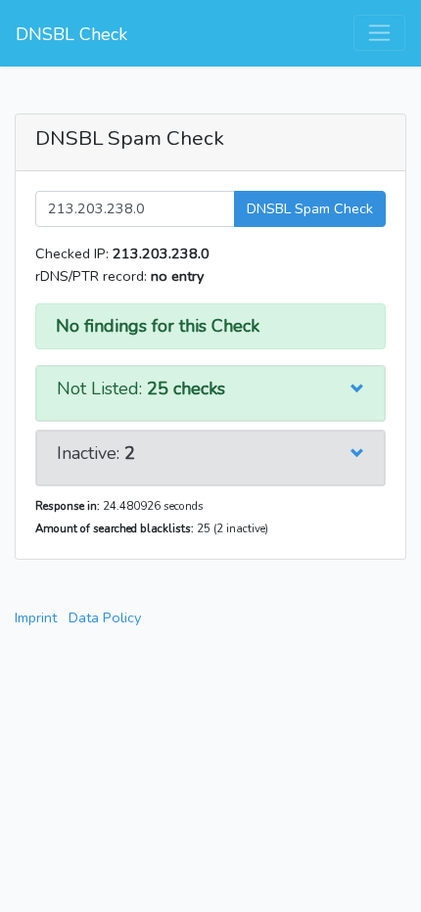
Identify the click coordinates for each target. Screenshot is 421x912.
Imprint (36, 617)
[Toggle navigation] (379, 33)
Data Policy (105, 617)
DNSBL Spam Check (310, 208)
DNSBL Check (71, 34)
